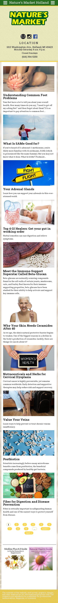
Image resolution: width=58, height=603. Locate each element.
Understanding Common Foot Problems (25, 96)
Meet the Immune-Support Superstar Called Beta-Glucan (25, 272)
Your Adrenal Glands (18, 189)
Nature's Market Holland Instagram (29, 36)
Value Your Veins (16, 420)
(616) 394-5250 (29, 56)
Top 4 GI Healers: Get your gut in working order (27, 230)
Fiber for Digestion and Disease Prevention (26, 503)
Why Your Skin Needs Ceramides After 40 (28, 327)
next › (45, 528)
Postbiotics (11, 459)
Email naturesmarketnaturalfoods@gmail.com (23, 36)
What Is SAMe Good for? (21, 143)
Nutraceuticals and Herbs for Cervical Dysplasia (24, 375)
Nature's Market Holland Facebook (35, 36)
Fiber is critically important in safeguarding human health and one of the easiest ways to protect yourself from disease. (28, 511)
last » (29, 533)
